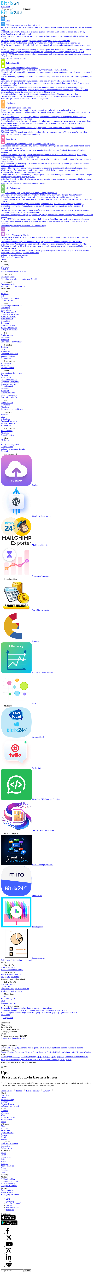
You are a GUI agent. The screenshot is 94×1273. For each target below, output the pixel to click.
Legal (8, 1199)
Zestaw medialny (7, 1100)
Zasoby (4, 1139)
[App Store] (8, 1219)
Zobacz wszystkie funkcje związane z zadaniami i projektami (24, 98)
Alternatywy (6, 1135)
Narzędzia (5, 1095)
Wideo (3, 1115)
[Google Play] (9, 1225)
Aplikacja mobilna (8, 1179)
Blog (3, 1126)
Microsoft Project (7, 1166)
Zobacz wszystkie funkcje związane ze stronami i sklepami (23, 183)
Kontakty (4, 1102)
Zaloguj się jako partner (10, 1194)
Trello (3, 1161)
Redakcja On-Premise (9, 1144)
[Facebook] (7, 1233)
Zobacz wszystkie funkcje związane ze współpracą (20, 134)
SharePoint (5, 1170)
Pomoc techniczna (8, 1117)
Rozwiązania (6, 1130)
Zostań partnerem (7, 1192)
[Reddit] (9, 1266)
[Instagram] (8, 1253)
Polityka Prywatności (14, 1203)
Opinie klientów (7, 1133)
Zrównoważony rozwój (10, 1106)
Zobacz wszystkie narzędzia (12, 257)
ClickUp (4, 1155)
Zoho (3, 1159)
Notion (3, 1168)
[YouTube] (9, 1246)
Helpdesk (4, 1111)
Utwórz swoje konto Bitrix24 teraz (14, 1038)
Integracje (5, 451)
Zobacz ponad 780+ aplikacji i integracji (16, 960)
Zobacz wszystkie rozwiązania (13, 449)
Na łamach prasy (7, 1104)
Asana (3, 1153)
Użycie (3, 1137)
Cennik (4, 259)
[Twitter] (9, 1240)
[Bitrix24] (11, 4)
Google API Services (9, 1186)
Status (3, 1122)
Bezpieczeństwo (12, 1207)
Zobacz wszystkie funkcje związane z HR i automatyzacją (23, 226)
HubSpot (4, 1164)
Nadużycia (10, 1210)
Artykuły (4, 1128)
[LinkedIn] (8, 1260)
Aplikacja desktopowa (9, 1181)
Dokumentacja (6, 1148)
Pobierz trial (5, 1146)
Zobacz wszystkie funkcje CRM (13, 58)
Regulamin (10, 1201)
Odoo (3, 1172)
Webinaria (5, 1113)
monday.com (6, 1157)
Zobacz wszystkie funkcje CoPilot (14, 255)
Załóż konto (5, 7)
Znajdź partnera (7, 1190)
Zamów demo (6, 1119)
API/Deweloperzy (8, 1183)
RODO (9, 1205)
